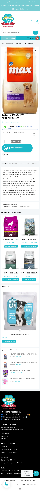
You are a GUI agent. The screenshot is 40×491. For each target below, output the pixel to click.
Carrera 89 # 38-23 (9, 449)
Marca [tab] (34, 164)
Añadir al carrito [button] (11, 246)
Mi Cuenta (4, 436)
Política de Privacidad (8, 427)
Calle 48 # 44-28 (8, 460)
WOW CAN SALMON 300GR (20, 334)
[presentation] (33, 285)
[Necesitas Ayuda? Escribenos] (36, 473)
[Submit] (35, 33)
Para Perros (22, 206)
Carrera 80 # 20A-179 (10, 470)
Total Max (34, 134)
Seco (28, 206)
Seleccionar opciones (30, 246)
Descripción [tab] (6, 164)
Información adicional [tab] (21, 164)
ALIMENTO (14, 206)
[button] (35, 50)
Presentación (7, 133)
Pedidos (3, 438)
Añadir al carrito (16, 141)
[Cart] (37, 21)
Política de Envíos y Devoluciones (12, 429)
